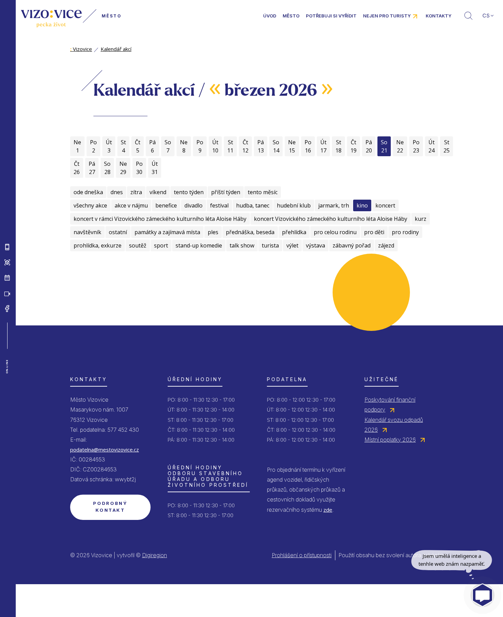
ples (213, 232)
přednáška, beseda (250, 232)
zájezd (386, 245)
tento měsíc (263, 192)
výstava (315, 245)
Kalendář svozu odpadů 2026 (393, 424)
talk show (242, 245)
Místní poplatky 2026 (390, 439)
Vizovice (81, 48)
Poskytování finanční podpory (389, 404)
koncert (385, 205)
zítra (136, 192)
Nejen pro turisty (387, 15)
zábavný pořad (352, 245)
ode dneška (88, 192)
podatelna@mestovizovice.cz (104, 449)
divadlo (193, 205)
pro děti (374, 232)
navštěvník (87, 232)
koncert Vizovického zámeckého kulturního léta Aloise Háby (330, 219)
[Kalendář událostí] (7, 277)
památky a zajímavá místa (167, 232)
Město (291, 15)
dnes (117, 192)
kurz (420, 219)
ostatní (118, 232)
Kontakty (438, 15)
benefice (166, 205)
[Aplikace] (7, 246)
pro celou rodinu (335, 232)
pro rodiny (405, 232)
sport (161, 245)
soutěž (137, 245)
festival (219, 205)
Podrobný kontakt (110, 506)
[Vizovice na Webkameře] (7, 293)
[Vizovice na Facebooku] (7, 308)
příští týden (225, 192)
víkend (158, 192)
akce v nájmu (131, 205)
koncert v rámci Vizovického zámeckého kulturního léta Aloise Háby (160, 219)
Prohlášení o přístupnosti (302, 555)
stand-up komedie (199, 245)
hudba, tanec (252, 205)
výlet (292, 245)
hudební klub (294, 205)
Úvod (269, 15)
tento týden (189, 192)
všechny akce (90, 205)
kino (362, 205)
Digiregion (154, 555)
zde (327, 509)
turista (270, 245)
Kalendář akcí (116, 48)
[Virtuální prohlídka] (7, 262)
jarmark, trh (333, 205)
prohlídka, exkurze (97, 245)
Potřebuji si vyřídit (331, 15)
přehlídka (294, 232)
